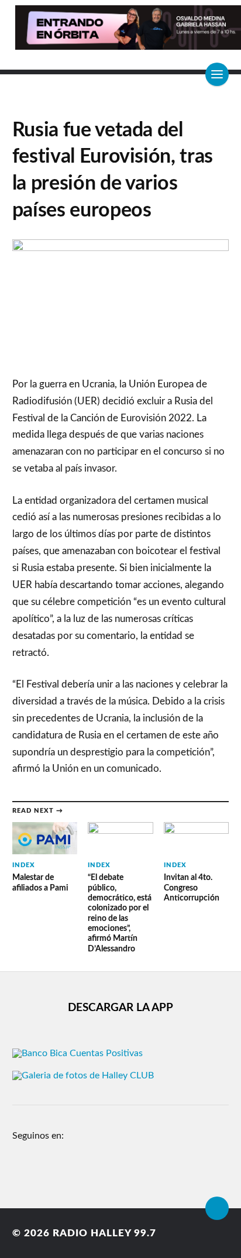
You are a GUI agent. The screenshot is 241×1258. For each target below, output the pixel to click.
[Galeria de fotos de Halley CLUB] (83, 1075)
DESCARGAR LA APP (120, 1007)
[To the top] (217, 1208)
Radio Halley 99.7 (104, 1233)
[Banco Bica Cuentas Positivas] (77, 1053)
